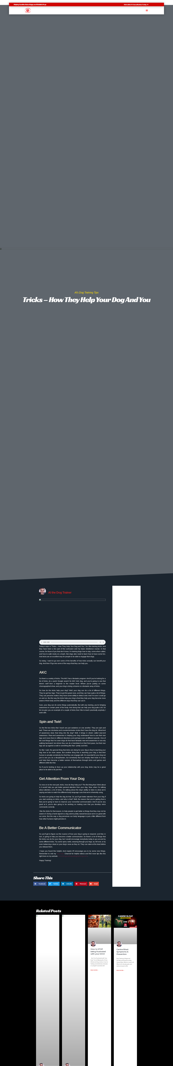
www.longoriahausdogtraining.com (73, 856)
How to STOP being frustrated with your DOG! (98, 951)
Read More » (94, 970)
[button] (136, 4)
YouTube (60, 854)
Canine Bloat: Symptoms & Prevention (123, 951)
